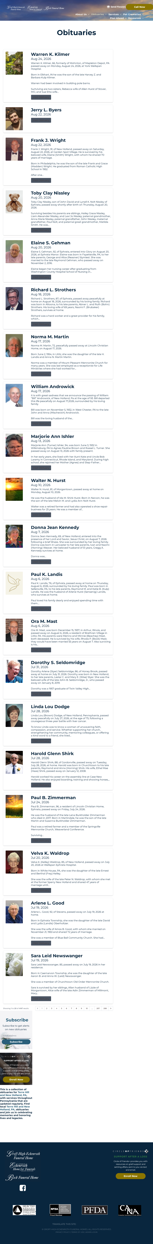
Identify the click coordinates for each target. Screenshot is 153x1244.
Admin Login (91, 1232)
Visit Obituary (41, 97)
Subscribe (16, 1041)
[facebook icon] (22, 1188)
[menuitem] (82, 15)
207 (98, 1008)
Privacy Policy (63, 1232)
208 (105, 1008)
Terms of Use (77, 1232)
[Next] (111, 1008)
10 (87, 1008)
